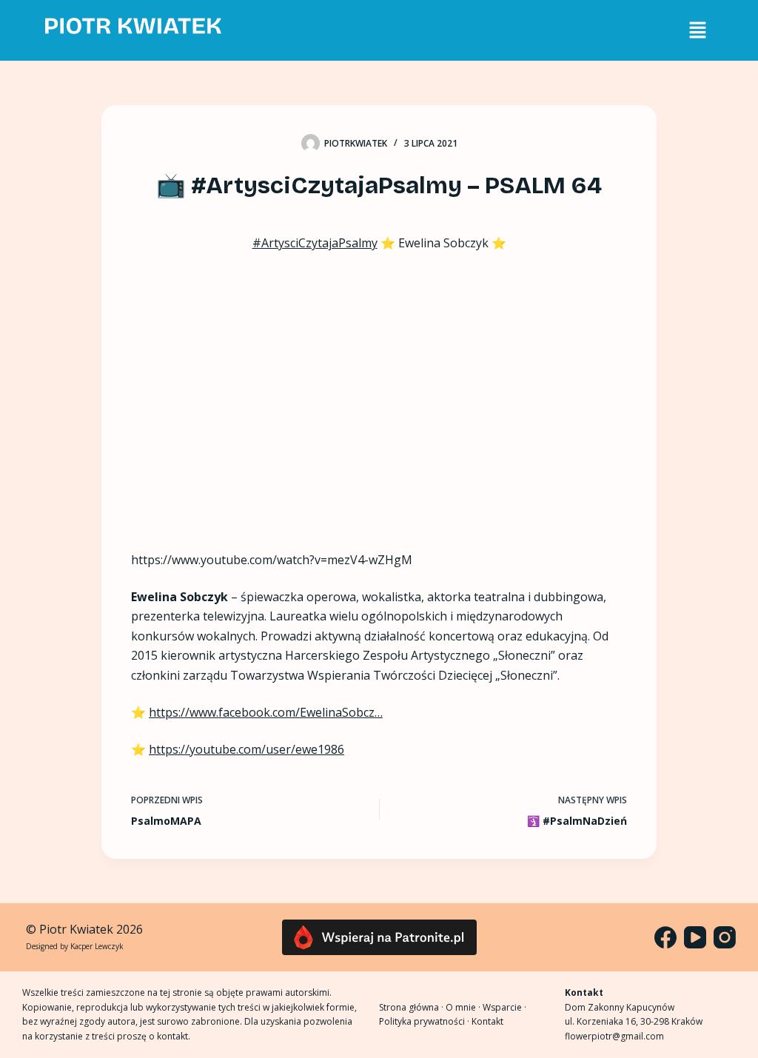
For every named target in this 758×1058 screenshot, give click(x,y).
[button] (697, 30)
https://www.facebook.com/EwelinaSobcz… (266, 712)
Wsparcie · (504, 1007)
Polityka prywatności (422, 1021)
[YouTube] (695, 937)
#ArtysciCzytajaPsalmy (315, 243)
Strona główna (409, 1007)
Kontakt (487, 1021)
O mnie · (464, 1007)
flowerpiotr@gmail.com (614, 1036)
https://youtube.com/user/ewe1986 (246, 749)
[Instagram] (725, 937)
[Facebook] (665, 937)
